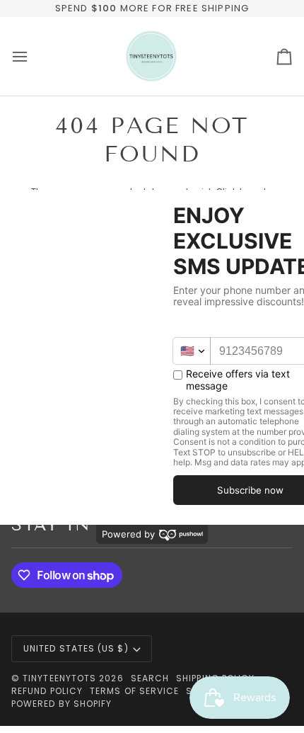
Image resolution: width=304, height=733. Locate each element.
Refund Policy (47, 691)
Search (150, 678)
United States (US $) (76, 648)
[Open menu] (32, 56)
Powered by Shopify (61, 704)
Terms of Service (134, 691)
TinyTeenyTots (59, 678)
